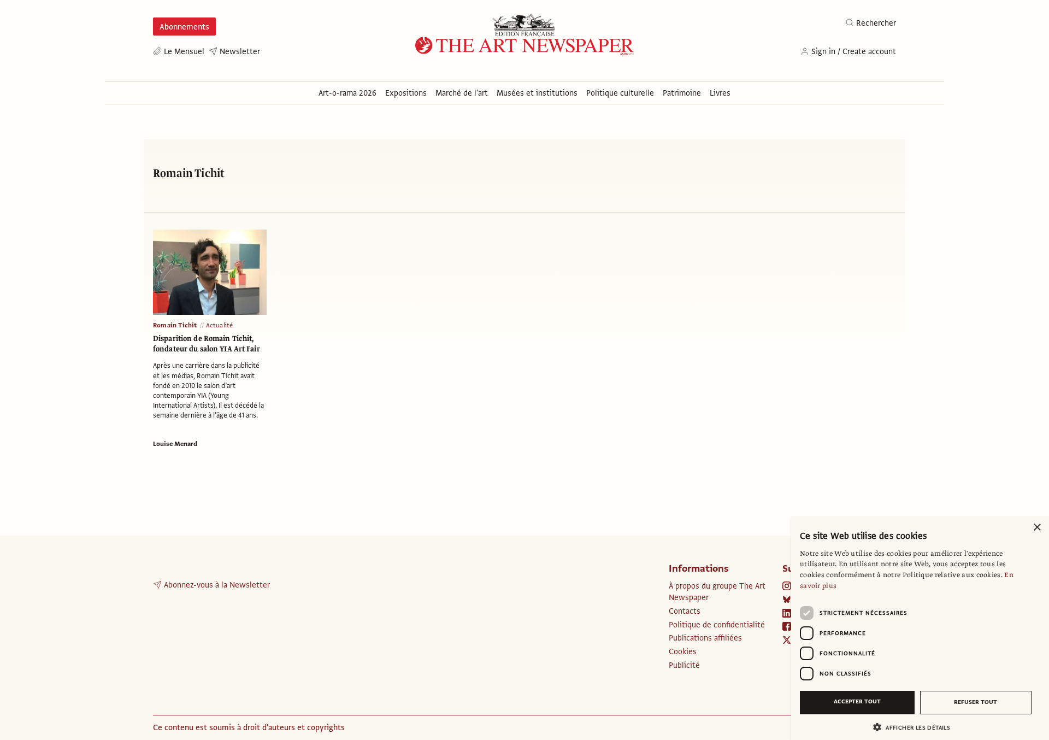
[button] (916, 727)
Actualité (219, 325)
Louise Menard (175, 443)
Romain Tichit (175, 325)
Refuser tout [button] (975, 702)
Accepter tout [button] (857, 701)
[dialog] (920, 628)
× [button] (1037, 528)
